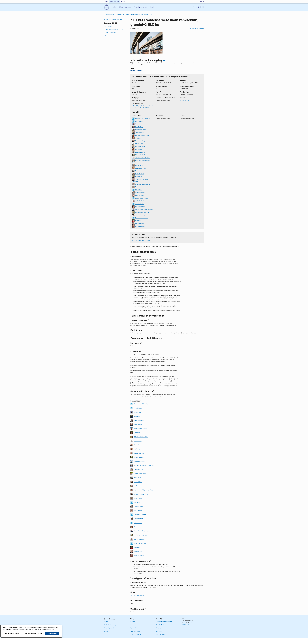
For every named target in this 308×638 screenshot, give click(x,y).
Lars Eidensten (139, 223)
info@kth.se (185, 624)
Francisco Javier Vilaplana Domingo (144, 465)
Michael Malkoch (140, 155)
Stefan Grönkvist (140, 192)
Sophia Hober (139, 143)
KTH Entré (159, 631)
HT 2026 (132, 71)
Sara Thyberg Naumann (142, 212)
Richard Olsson (139, 173)
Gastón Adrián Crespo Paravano (144, 209)
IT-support (159, 628)
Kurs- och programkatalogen (131, 14)
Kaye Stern (138, 189)
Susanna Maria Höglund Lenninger (143, 490)
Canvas (132, 625)
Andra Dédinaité (140, 201)
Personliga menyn (135, 631)
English (202, 7)
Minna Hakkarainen (140, 206)
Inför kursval (108, 26)
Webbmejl (133, 628)
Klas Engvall (138, 176)
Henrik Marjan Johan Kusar (142, 118)
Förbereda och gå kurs (111, 29)
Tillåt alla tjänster (52, 633)
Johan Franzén (139, 203)
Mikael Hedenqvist (140, 129)
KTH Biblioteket (160, 634)
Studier (119, 14)
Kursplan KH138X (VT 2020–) (142, 240)
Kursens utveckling (110, 32)
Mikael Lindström (140, 146)
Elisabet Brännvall (140, 152)
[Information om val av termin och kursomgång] (164, 60)
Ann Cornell (138, 138)
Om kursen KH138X (146, 14)
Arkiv (106, 35)
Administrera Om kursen (197, 28)
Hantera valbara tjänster (12, 633)
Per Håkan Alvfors (140, 226)
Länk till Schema (184, 100)
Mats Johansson (139, 187)
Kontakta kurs (160, 625)
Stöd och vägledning (110, 625)
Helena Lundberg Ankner (142, 141)
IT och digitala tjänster (110, 628)
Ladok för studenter (135, 634)
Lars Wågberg (139, 126)
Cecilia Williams (139, 165)
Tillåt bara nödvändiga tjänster (33, 633)
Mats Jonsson (139, 171)
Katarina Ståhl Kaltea (141, 168)
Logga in (201, 1)
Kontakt (106, 631)
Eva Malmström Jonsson (142, 135)
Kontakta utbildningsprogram (164, 621)
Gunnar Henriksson (140, 215)
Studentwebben (114, 1)
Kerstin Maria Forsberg (141, 198)
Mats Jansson (139, 124)
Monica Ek (138, 220)
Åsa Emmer (138, 149)
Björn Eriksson (139, 121)
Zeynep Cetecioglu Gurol (142, 157)
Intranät (123, 1)
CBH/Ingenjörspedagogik (137, 595)
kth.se (106, 1)
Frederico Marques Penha (142, 184)
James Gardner (139, 132)
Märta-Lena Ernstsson (141, 218)
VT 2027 (139, 71)
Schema (132, 621)
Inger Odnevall (139, 195)
